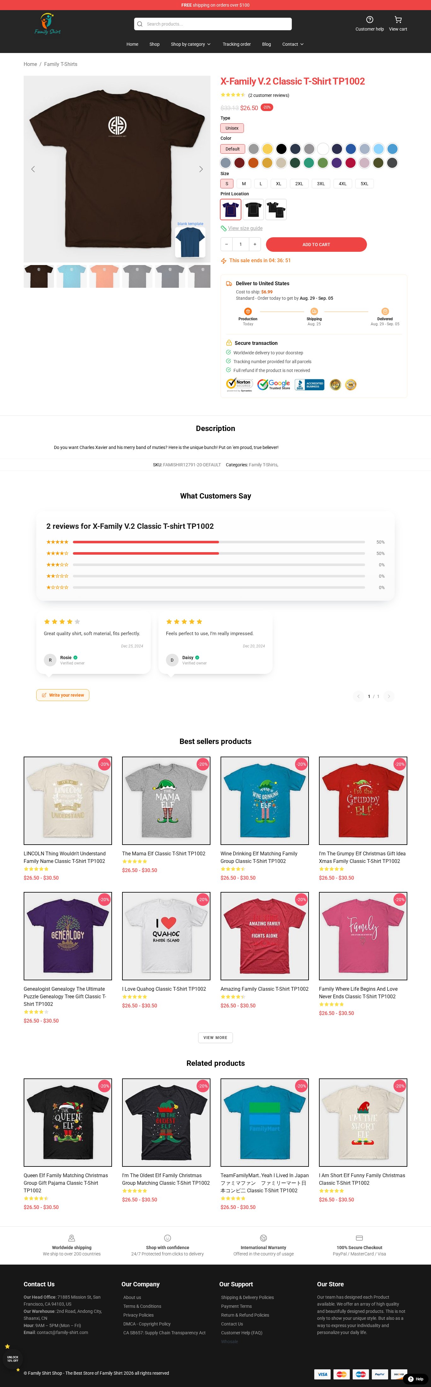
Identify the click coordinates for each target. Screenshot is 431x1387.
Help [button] (419, 1379)
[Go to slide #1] (39, 276)
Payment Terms (236, 1306)
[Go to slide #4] (137, 276)
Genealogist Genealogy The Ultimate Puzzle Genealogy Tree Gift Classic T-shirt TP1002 (65, 996)
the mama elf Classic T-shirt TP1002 (163, 854)
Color (226, 138)
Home (30, 64)
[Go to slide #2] (71, 276)
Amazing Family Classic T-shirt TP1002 (265, 989)
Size (225, 173)
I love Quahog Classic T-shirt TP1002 (164, 989)
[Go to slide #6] (203, 276)
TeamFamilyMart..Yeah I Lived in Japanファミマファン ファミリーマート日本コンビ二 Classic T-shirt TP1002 (265, 1183)
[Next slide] (200, 169)
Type (225, 118)
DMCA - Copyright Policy (147, 1323)
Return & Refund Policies (245, 1315)
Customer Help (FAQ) (242, 1332)
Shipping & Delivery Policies (247, 1297)
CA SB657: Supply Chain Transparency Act (164, 1332)
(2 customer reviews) (268, 95)
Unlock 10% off (12, 1359)
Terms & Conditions (142, 1306)
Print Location (235, 193)
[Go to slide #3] (104, 276)
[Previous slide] (33, 169)
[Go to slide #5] (170, 276)
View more (216, 1038)
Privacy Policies (138, 1315)
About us (132, 1297)
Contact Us (232, 1323)
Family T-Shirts (60, 64)
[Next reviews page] (389, 696)
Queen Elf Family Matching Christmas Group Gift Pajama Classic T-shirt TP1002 (66, 1183)
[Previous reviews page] (358, 696)
